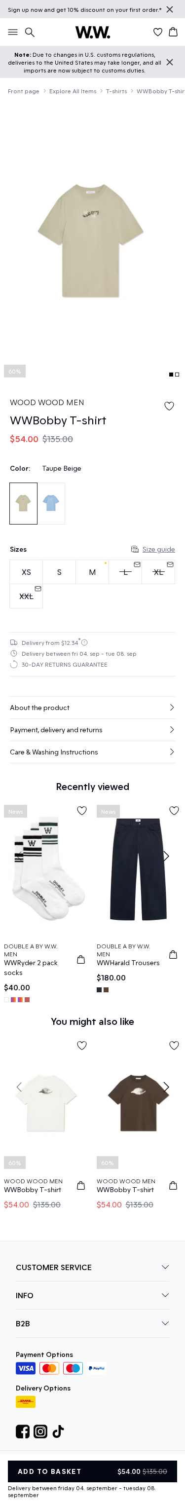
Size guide (159, 549)
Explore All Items (72, 90)
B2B (23, 1323)
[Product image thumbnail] (171, 374)
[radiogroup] (92, 584)
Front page (23, 90)
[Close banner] (169, 9)
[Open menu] (11, 32)
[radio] (26, 572)
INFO (25, 1295)
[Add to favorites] (169, 406)
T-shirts (116, 90)
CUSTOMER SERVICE (54, 1267)
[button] (92, 707)
